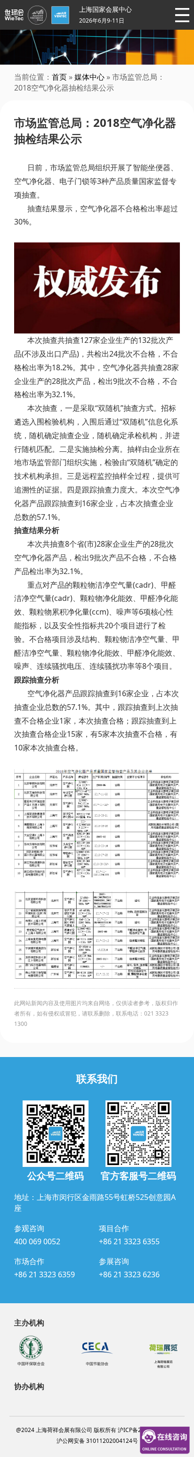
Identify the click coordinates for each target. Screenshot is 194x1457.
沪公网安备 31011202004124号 (97, 1441)
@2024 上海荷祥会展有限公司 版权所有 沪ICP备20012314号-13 (97, 1430)
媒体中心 (89, 77)
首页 (59, 77)
